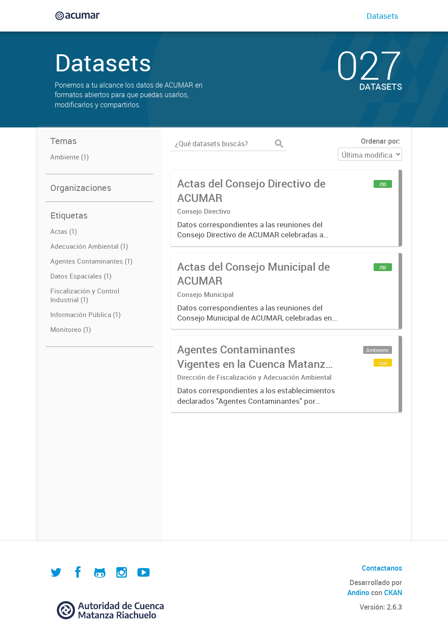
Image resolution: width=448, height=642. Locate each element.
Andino (358, 592)
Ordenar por (379, 141)
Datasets (382, 16)
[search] (279, 143)
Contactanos (382, 568)
